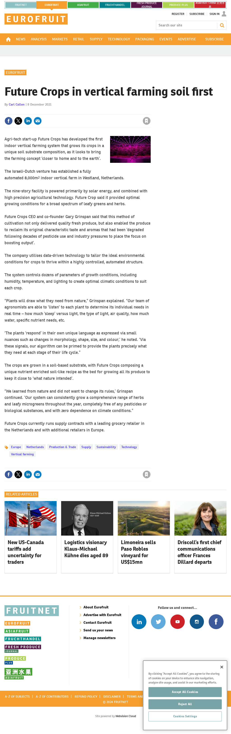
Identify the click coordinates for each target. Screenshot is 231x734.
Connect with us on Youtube (177, 621)
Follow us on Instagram (196, 621)
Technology (129, 447)
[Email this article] (38, 121)
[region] (185, 695)
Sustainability (106, 447)
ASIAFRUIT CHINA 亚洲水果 (210, 5)
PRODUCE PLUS (178, 5)
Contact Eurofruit (97, 622)
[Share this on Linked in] (28, 121)
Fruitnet (21, 5)
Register (178, 14)
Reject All (185, 704)
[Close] (222, 667)
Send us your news (98, 630)
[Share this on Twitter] (18, 121)
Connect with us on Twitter (158, 621)
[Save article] (147, 121)
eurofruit (52, 5)
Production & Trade (62, 447)
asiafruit (83, 5)
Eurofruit (15, 72)
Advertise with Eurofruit (102, 614)
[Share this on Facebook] (9, 121)
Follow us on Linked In (139, 621)
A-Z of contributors (52, 697)
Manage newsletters (99, 637)
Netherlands (35, 447)
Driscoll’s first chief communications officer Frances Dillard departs (199, 552)
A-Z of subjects (17, 697)
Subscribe (196, 14)
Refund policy (86, 697)
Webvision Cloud (126, 716)
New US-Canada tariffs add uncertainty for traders (26, 552)
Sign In (214, 14)
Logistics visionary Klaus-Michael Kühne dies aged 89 (86, 549)
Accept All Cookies (185, 692)
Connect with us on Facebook (216, 621)
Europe (16, 447)
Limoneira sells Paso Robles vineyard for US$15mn (138, 552)
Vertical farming (22, 454)
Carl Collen (17, 104)
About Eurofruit (96, 607)
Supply (86, 447)
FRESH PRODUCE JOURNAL (147, 5)
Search (222, 25)
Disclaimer (112, 697)
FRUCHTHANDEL (115, 5)
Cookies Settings (185, 716)
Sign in (93, 112)
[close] (150, 112)
